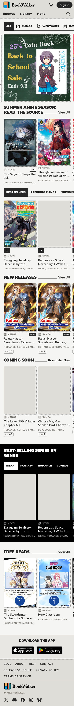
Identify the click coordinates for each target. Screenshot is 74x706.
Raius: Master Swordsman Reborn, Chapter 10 (17, 340)
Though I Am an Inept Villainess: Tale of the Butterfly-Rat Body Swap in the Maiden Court (53, 174)
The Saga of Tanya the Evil (20, 176)
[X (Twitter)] (6, 700)
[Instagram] (31, 700)
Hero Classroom (49, 614)
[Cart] (51, 5)
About (20, 664)
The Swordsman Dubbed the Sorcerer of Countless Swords (18, 616)
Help (32, 664)
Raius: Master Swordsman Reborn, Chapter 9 (52, 340)
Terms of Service (17, 676)
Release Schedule (18, 670)
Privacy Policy (47, 670)
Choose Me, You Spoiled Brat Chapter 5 (54, 423)
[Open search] (68, 14)
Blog (8, 664)
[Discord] (14, 700)
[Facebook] (22, 700)
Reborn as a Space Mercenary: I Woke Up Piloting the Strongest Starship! (53, 262)
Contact (47, 664)
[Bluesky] (39, 700)
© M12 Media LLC (14, 692)
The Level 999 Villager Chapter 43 (19, 423)
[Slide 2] (37, 67)
